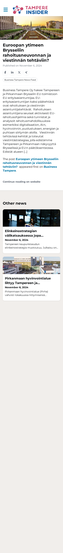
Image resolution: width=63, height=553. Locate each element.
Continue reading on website (21, 181)
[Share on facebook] (5, 72)
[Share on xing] (26, 72)
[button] (6, 9)
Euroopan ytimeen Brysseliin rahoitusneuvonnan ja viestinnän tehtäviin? (30, 162)
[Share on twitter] (19, 72)
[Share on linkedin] (12, 72)
